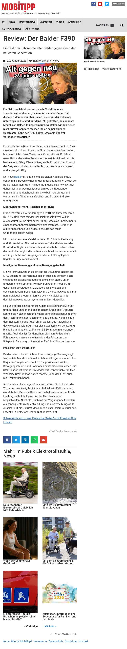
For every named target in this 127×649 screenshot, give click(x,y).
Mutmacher (46, 21)
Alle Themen (32, 28)
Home (5, 641)
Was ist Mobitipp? (21, 641)
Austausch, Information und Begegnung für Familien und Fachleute (59, 616)
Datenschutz (55, 641)
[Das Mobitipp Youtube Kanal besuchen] (100, 3)
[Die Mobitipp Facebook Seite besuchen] (93, 3)
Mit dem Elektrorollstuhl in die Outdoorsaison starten (58, 562)
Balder (18, 176)
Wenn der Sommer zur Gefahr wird (16, 562)
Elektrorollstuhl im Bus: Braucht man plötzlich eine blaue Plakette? (19, 616)
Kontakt (83, 641)
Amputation (74, 21)
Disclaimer (71, 641)
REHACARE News (11, 28)
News (12, 21)
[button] (105, 25)
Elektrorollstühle (53, 451)
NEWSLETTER (119, 4)
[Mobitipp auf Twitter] (107, 3)
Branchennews (27, 21)
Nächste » (50, 626)
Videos (60, 21)
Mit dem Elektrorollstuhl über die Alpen (56, 506)
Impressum (40, 641)
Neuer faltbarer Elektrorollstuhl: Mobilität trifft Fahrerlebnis (18, 507)
